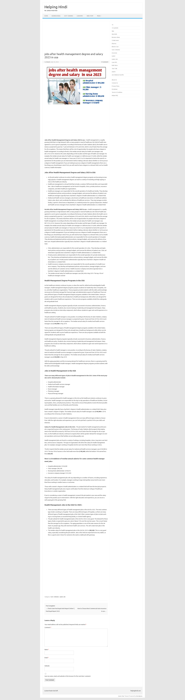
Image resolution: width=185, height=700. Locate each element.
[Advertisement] (76, 38)
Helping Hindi (55, 7)
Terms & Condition (117, 92)
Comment (48, 627)
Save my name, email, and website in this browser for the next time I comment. (68, 676)
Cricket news (115, 40)
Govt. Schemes (68, 16)
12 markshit (115, 28)
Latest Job (62, 596)
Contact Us (115, 83)
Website (47, 666)
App (113, 31)
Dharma (114, 43)
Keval (48, 62)
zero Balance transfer (118, 74)
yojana (113, 71)
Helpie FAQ (115, 95)
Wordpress (139, 696)
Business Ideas (56, 16)
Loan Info (80, 16)
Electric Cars (115, 46)
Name (47, 649)
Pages (98, 16)
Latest (113, 56)
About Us (114, 79)
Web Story (90, 16)
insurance (114, 53)
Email (47, 657)
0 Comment (104, 62)
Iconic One (121, 696)
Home (46, 16)
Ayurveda (114, 34)
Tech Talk (114, 68)
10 (112, 24)
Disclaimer (115, 89)
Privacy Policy (115, 86)
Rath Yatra (115, 65)
